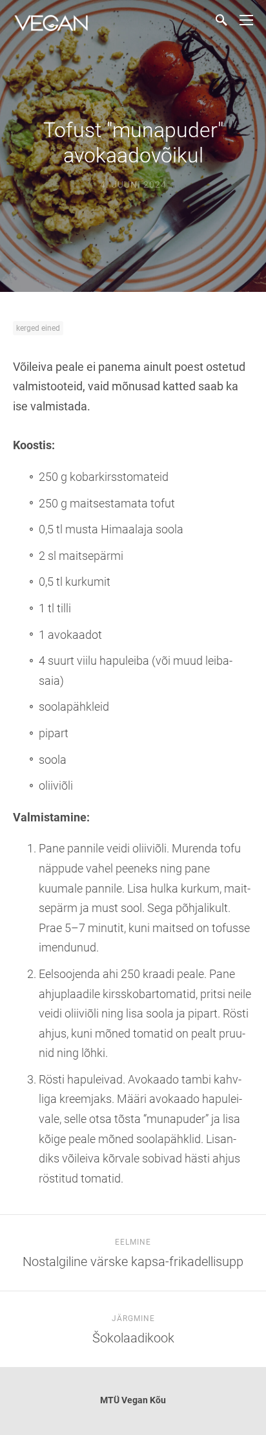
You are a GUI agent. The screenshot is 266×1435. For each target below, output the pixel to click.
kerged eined (38, 328)
